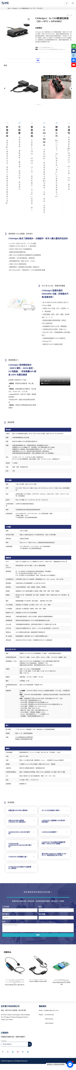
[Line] (28, 1052)
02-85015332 (49, 1014)
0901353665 (49, 1023)
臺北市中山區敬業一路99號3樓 (15, 1010)
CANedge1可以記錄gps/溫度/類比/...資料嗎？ (19, 867)
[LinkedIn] (13, 1052)
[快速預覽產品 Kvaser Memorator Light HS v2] (25, 958)
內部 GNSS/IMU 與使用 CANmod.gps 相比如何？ (17, 821)
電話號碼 (41, 914)
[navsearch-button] (73, 3)
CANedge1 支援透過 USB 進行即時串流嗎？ (53, 821)
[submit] (30, 1044)
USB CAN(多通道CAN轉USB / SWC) (38, 979)
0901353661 (49, 1019)
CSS (52, 47)
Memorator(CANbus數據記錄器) (13, 982)
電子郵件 (5, 914)
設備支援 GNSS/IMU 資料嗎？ (18, 810)
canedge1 (60, 49)
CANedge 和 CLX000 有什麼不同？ (19, 832)
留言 (4, 922)
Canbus (44, 49)
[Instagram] (23, 1052)
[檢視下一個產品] (71, 15)
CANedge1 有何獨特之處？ (18, 857)
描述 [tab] (38, 60)
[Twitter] (8, 1052)
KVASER (17, 981)
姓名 (40, 907)
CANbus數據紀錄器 (51, 49)
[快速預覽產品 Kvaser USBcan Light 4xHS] (48, 958)
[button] (28, 19)
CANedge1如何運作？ (50, 832)
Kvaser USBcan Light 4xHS (38, 981)
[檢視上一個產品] (67, 15)
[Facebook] (3, 1052)
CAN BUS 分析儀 (9, 979)
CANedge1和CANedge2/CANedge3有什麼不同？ (20, 845)
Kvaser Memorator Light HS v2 (14, 984)
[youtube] (18, 1052)
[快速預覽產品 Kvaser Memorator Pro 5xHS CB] (71, 958)
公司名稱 (5, 907)
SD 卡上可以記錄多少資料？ (51, 810)
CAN (39, 49)
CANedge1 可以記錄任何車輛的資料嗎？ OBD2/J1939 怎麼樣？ (53, 842)
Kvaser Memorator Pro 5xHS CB (61, 983)
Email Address (3, 1040)
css (65, 49)
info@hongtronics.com (51, 1010)
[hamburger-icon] (67, 3)
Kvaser (12, 981)
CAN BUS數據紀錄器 (44, 47)
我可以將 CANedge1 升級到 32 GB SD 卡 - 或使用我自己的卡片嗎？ (54, 854)
